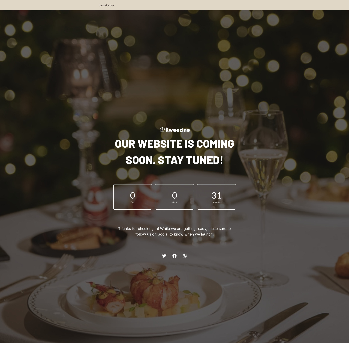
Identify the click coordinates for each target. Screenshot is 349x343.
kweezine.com (107, 5)
